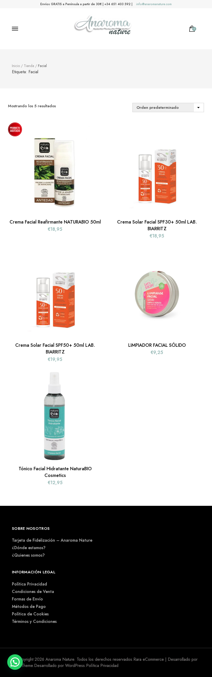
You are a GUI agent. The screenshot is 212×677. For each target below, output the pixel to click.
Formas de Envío (27, 599)
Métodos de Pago (29, 606)
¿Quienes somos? (28, 555)
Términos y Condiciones (34, 621)
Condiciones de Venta (33, 592)
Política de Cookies (30, 614)
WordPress (75, 665)
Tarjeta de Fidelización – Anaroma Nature (52, 540)
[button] (15, 662)
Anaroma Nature (60, 659)
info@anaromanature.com (154, 4)
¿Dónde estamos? (29, 548)
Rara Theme (22, 665)
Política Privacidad (29, 584)
